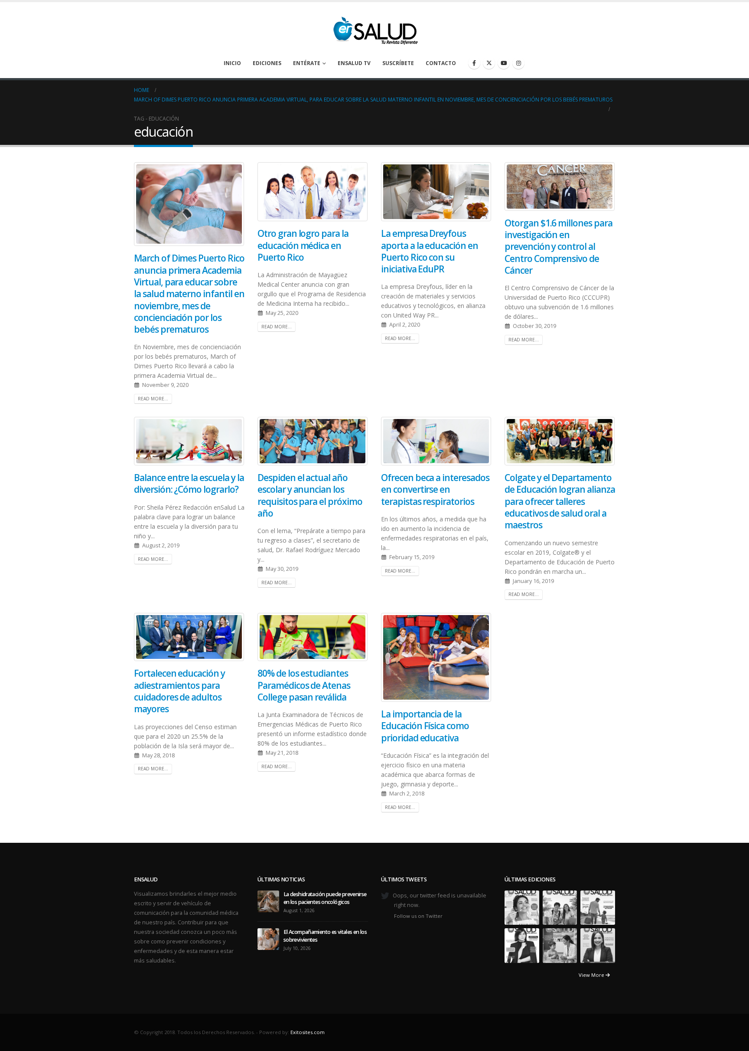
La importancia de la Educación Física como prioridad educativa (425, 726)
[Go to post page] (268, 900)
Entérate (306, 63)
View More (592, 975)
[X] (489, 63)
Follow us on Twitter (418, 916)
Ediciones (267, 63)
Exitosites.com (307, 1032)
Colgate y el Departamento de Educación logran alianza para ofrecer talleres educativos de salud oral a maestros (560, 501)
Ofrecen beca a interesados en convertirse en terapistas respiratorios (435, 489)
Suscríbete (398, 63)
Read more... (153, 399)
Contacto (441, 63)
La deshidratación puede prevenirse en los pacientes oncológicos (325, 898)
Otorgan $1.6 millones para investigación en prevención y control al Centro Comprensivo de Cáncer (558, 246)
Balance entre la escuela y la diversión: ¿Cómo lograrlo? (189, 483)
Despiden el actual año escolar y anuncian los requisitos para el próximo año (309, 495)
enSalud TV (354, 63)
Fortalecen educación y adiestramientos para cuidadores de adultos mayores (179, 691)
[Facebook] (474, 63)
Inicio (232, 63)
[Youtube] (504, 63)
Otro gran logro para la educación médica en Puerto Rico (302, 245)
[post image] (189, 204)
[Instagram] (518, 63)
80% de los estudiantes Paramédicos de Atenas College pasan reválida (303, 685)
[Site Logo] (374, 28)
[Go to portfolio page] (522, 907)
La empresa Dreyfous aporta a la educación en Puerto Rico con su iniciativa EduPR (429, 251)
